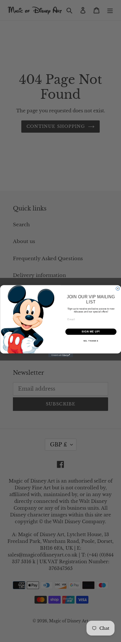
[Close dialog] (118, 288)
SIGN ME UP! (90, 331)
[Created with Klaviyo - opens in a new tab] (60, 355)
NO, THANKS (90, 341)
